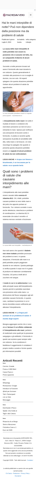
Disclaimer (18, 476)
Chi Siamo (9, 473)
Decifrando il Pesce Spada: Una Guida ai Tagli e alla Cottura (10, 410)
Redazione (16, 473)
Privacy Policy (25, 473)
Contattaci (30, 460)
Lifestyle (28, 42)
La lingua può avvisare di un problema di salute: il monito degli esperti (17, 316)
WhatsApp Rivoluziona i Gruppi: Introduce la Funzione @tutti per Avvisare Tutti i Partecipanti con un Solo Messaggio (10, 391)
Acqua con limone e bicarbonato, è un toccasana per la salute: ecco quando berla (17, 162)
